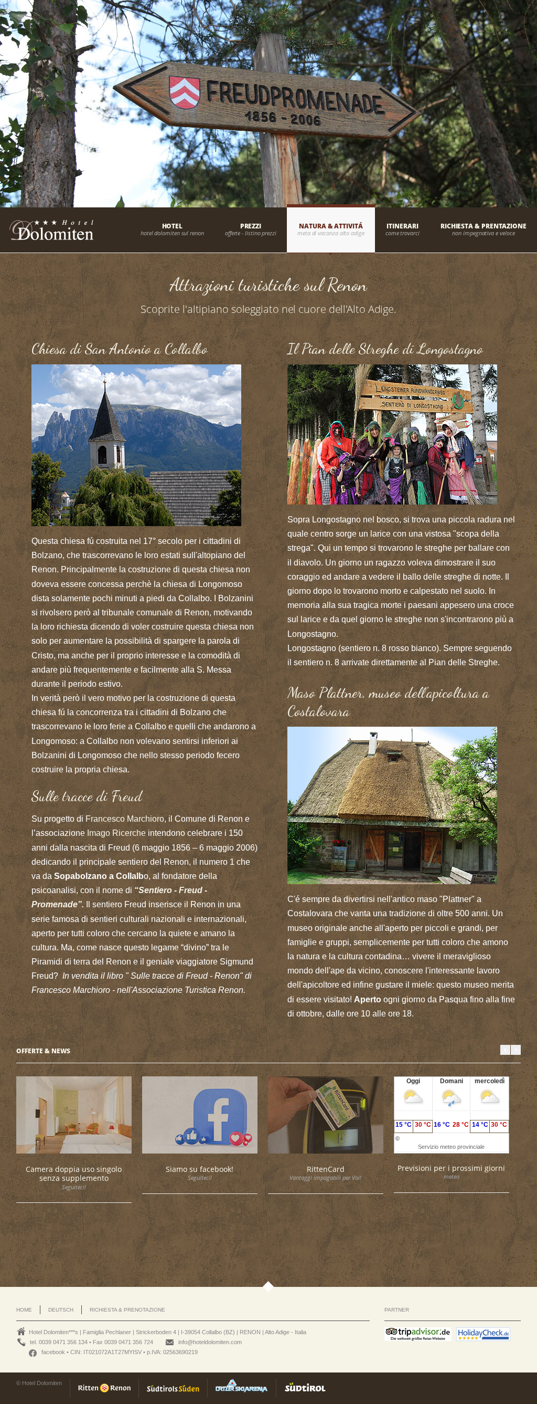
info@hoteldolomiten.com (210, 1342)
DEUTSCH (60, 1310)
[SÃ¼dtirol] (305, 1388)
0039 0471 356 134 (63, 1342)
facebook (53, 1352)
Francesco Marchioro (124, 818)
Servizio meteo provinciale (451, 1147)
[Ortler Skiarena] (241, 1388)
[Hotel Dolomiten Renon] (46, 236)
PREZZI (251, 226)
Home (24, 1310)
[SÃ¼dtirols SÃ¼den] (172, 1388)
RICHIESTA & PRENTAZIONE (484, 226)
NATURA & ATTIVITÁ (331, 226)
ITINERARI (402, 226)
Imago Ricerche (116, 833)
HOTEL (172, 226)
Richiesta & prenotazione (127, 1310)
